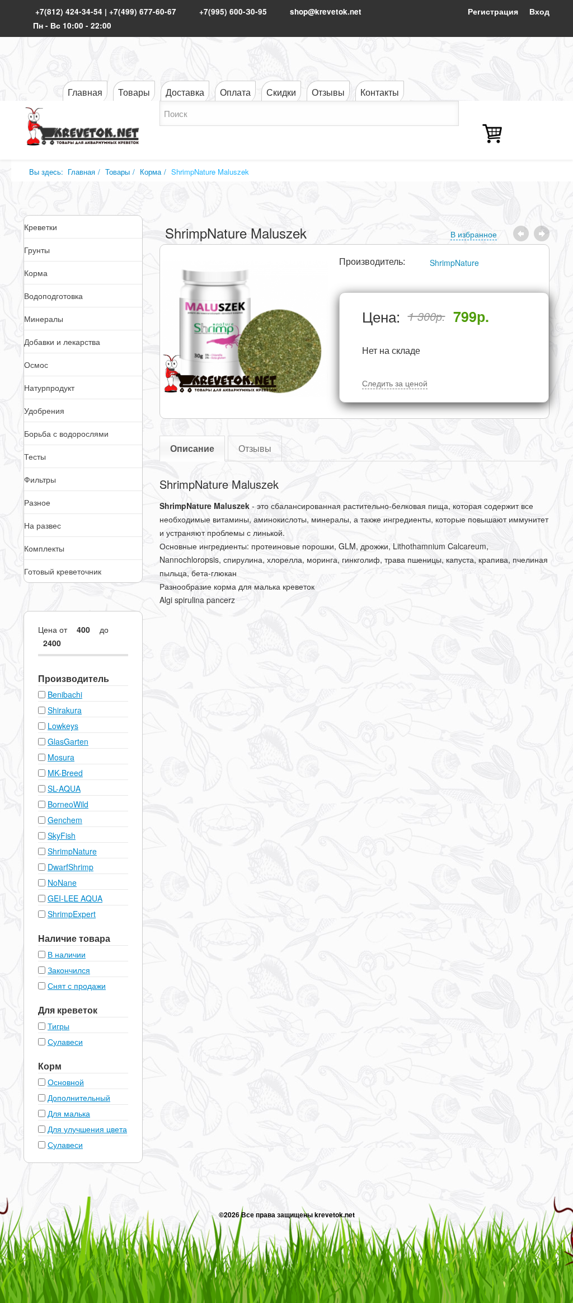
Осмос (36, 364)
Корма (150, 171)
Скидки (281, 92)
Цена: (381, 316)
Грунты (37, 249)
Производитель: (372, 261)
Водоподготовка (53, 295)
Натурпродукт (49, 387)
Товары (134, 92)
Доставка (185, 92)
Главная (85, 92)
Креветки (40, 226)
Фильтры (40, 479)
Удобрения (44, 410)
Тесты (35, 456)
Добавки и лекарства (62, 341)
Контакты (379, 92)
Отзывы (328, 92)
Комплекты (44, 548)
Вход (539, 11)
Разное (37, 502)
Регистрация (493, 11)
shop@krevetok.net (325, 11)
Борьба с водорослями (66, 433)
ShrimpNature (454, 262)
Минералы (43, 318)
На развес (42, 525)
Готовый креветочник (62, 571)
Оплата (235, 92)
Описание (192, 448)
